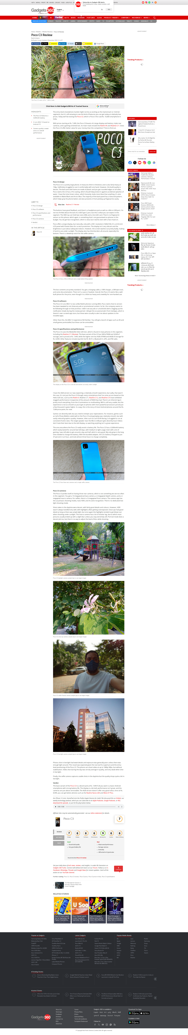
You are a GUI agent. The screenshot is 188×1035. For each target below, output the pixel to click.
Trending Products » (135, 60)
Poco (132, 955)
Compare (125, 17)
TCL (145, 948)
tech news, (72, 865)
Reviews (81, 17)
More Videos (151, 225)
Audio (98, 21)
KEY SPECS (59, 837)
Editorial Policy (78, 1017)
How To (65, 21)
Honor (119, 948)
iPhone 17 (55, 955)
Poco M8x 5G (79, 943)
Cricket (57, 2)
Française (117, 1015)
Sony (145, 946)
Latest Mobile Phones (58, 962)
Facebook (56, 870)
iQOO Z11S (78, 953)
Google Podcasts (109, 800)
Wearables (144, 21)
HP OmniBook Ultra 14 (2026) (60, 953)
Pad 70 (97, 941)
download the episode (60, 803)
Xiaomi (146, 953)
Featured (131, 118)
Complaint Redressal (81, 1021)
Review (75, 334)
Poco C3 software (38, 209)
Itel (118, 957)
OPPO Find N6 (35, 946)
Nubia (132, 948)
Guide (99, 17)
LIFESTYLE (69, 2)
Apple (118, 941)
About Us (59, 1009)
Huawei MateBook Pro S (82, 957)
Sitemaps (59, 1012)
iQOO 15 (33, 955)
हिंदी (47, 2)
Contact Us (59, 1019)
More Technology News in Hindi (145, 276)
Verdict (35, 222)
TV (103, 21)
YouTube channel (68, 872)
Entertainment (82, 21)
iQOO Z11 (78, 946)
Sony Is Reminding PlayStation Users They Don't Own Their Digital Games (48, 976)
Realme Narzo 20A (93, 793)
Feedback (59, 1014)
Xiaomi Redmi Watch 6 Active (103, 943)
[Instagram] (144, 162)
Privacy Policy (78, 1012)
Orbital (118, 798)
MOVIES (51, 2)
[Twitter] (134, 162)
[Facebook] (130, 162)
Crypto (91, 21)
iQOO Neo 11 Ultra (80, 950)
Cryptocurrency (56, 950)
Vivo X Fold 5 (35, 965)
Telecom (58, 21)
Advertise (59, 1024)
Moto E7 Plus (108, 793)
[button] (121, 909)
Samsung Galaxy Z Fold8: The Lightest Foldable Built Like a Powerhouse (146, 124)
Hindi (101, 1012)
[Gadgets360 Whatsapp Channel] (149, 162)
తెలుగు (114, 1012)
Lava (132, 939)
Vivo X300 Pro (35, 957)
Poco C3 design (38, 206)
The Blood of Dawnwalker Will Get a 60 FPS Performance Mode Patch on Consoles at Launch (112, 996)
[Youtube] (139, 162)
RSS (119, 800)
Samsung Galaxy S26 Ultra (39, 939)
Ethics (76, 1014)
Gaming (72, 21)
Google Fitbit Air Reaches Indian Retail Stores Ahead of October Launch (81, 976)
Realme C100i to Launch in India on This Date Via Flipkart (143, 976)
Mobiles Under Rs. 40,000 (39, 948)
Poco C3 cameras (38, 219)
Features (91, 17)
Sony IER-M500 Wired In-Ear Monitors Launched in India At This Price (112, 976)
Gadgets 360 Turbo (59, 868)
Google (119, 943)
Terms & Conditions (80, 1019)
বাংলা (105, 1012)
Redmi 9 (76, 398)
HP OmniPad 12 (56, 941)
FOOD (63, 2)
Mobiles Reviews (47, 32)
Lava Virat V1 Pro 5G (81, 941)
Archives (58, 1017)
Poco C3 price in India (95, 876)
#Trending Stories (37, 972)
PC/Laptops (110, 21)
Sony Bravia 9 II (99, 950)
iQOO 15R (34, 962)
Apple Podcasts (98, 800)
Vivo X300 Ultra (35, 950)
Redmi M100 (79, 948)
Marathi (115, 2)
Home (34, 17)
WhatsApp (63, 870)
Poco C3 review (81, 858)
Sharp (146, 943)
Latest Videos (133, 170)
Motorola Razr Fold (36, 941)
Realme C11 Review (72, 204)
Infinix (118, 953)
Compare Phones (57, 964)
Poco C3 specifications (108, 876)
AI (51, 17)
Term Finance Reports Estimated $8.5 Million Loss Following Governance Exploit (81, 996)
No (102, 9)
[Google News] (154, 162)
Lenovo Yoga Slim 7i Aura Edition (40, 960)
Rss (114, 1024)
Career (76, 1009)
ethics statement (96, 813)
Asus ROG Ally (99, 955)
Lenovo (133, 941)
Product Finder (111, 17)
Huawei (119, 950)
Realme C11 (115, 126)
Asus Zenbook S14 (36, 953)
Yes (109, 9)
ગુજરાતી (96, 1015)
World (38, 2)
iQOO (118, 955)
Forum (95, 868)
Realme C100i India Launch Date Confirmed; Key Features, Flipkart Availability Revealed (142, 996)
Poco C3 (80, 117)
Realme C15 (106, 398)
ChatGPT (33, 943)
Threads (71, 870)
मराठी (119, 1012)
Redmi (146, 939)
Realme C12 (93, 398)
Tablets (129, 21)
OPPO (132, 953)
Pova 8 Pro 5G (79, 955)
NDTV (33, 2)
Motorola (133, 943)
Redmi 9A (103, 126)
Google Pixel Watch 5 (101, 946)
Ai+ (118, 939)
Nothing (133, 946)
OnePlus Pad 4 (56, 946)
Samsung (147, 941)
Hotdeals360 (120, 21)
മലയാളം (103, 1015)
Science (136, 21)
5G (151, 21)
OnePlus (133, 950)
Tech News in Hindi (134, 230)
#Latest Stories (36, 991)
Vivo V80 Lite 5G (80, 939)
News (73, 17)
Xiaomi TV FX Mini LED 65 (102, 948)
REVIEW (59, 832)
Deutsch (110, 1015)
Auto (66, 17)
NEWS (59, 843)
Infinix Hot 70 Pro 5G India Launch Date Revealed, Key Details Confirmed (48, 995)
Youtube (103, 1024)
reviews (78, 865)
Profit (43, 2)
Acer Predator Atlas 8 (101, 953)
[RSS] (156, 2)
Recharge (136, 17)
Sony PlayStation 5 (57, 939)
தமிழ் (109, 1012)
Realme (133, 957)
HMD (118, 946)
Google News (81, 870)
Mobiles (50, 21)
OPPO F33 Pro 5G (57, 948)
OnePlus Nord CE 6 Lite (58, 943)
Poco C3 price (84, 876)
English (96, 1012)
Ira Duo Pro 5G (99, 939)
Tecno (146, 950)
